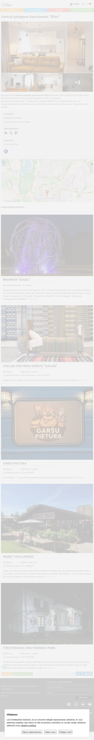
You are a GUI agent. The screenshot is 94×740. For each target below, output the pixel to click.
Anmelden (83, 698)
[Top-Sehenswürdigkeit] (4, 666)
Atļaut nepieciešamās (32, 732)
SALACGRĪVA (35, 10)
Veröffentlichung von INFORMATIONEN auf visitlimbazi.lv (19, 687)
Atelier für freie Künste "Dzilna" (30, 366)
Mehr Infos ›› (34, 299)
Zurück (7, 674)
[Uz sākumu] (7, 4)
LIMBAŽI (59, 10)
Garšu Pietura (14, 463)
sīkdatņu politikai (28, 725)
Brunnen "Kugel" (16, 279)
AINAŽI (11, 10)
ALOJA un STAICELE (82, 10)
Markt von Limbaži (18, 556)
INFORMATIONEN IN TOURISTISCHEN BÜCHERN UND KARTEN (21, 694)
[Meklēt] (83, 4)
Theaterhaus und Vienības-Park (29, 648)
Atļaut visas (50, 732)
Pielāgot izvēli (65, 732)
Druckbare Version (23, 674)
